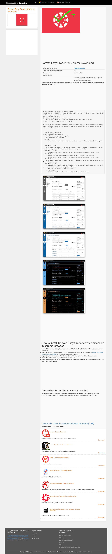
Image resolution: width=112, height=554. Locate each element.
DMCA (34, 536)
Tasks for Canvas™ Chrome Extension (61, 470)
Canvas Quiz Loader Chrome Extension (61, 445)
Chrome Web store (64, 2)
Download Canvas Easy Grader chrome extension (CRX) (68, 423)
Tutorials (61, 538)
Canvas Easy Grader (79, 68)
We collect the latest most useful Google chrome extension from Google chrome (17, 535)
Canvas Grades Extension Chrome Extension (63, 496)
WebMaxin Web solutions (85, 552)
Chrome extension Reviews (66, 540)
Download (101, 440)
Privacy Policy (35, 538)
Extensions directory (12, 538)
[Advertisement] (22, 42)
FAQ (60, 545)
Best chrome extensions (65, 535)
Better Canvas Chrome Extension (59, 457)
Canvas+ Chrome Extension (58, 432)
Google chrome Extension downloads (38, 552)
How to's (61, 542)
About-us (34, 534)
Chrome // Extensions (47, 2)
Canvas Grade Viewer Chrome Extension (62, 483)
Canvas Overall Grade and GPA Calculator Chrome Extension (65, 509)
